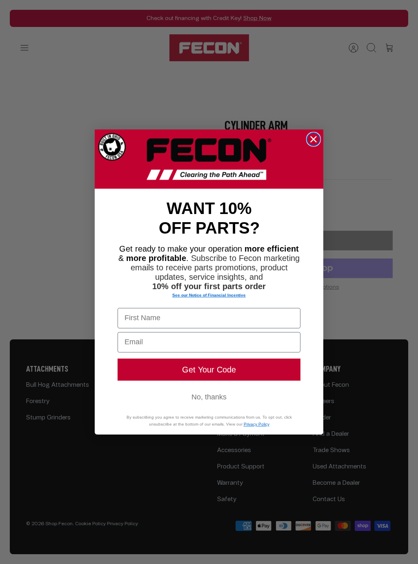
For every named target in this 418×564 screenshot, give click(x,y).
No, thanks (209, 397)
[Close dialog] (313, 139)
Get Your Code (209, 369)
